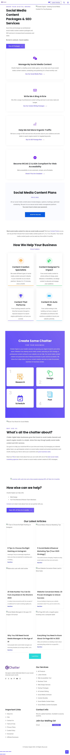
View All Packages (14, 46)
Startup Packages (43, 688)
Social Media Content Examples (47, 705)
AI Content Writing (43, 691)
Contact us (10, 504)
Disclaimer (10, 734)
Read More (10, 562)
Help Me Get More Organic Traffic (35, 130)
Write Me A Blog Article (35, 96)
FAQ (13, 457)
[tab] (35, 214)
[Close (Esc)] (10, 751)
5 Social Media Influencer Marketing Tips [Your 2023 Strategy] (48, 551)
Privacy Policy (11, 727)
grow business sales (44, 452)
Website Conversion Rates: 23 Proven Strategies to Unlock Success (49, 595)
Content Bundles (43, 698)
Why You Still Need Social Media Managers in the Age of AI (20, 638)
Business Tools (42, 681)
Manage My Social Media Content (35, 64)
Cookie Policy (11, 730)
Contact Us (10, 720)
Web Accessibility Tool (44, 678)
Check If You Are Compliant (33, 173)
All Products (41, 671)
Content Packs (54, 231)
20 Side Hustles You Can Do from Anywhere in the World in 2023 (20, 595)
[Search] (64, 2)
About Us (10, 714)
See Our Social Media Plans (33, 74)
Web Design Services (44, 685)
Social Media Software (44, 695)
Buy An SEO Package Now (34, 139)
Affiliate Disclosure (12, 737)
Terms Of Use (11, 724)
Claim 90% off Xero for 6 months (19, 510)
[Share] (7, 751)
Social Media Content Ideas (46, 701)
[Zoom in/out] (1, 751)
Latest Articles (56, 2)
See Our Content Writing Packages (33, 106)
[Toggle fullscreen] (4, 751)
